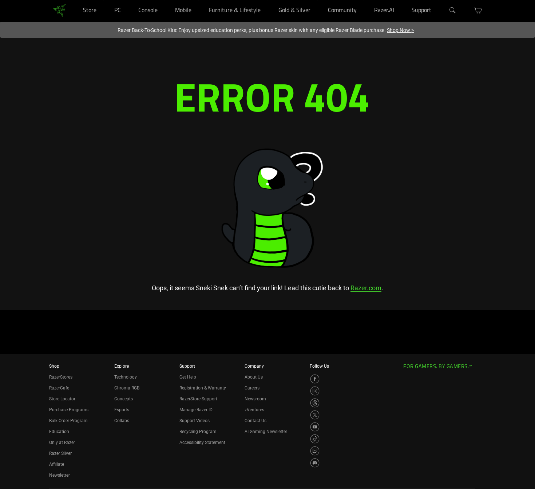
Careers (252, 388)
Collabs (121, 420)
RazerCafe (59, 388)
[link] (59, 10)
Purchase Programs (68, 409)
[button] (478, 10)
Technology (125, 377)
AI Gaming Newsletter (266, 431)
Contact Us (255, 420)
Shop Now (400, 30)
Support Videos (194, 420)
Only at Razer (62, 442)
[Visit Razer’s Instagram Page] (315, 391)
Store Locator (62, 398)
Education (59, 431)
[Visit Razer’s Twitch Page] (315, 451)
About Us (254, 377)
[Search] (452, 10)
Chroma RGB (126, 388)
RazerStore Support (198, 398)
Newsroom (255, 398)
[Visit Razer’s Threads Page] (315, 403)
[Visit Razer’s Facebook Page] (315, 379)
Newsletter (59, 475)
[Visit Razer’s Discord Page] (315, 463)
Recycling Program (198, 431)
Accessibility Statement (202, 442)
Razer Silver (60, 453)
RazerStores (60, 377)
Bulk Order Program (68, 420)
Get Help (187, 377)
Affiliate (56, 464)
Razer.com (365, 288)
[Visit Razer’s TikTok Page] (315, 439)
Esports (121, 409)
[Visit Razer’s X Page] (315, 415)
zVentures (254, 409)
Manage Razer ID (196, 409)
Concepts (123, 398)
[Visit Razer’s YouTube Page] (315, 427)
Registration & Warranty (202, 388)
